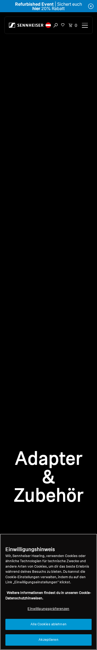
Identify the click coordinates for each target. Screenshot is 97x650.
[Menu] (85, 25)
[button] (48, 25)
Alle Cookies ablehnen (48, 624)
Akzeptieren (48, 640)
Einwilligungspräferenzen (48, 609)
